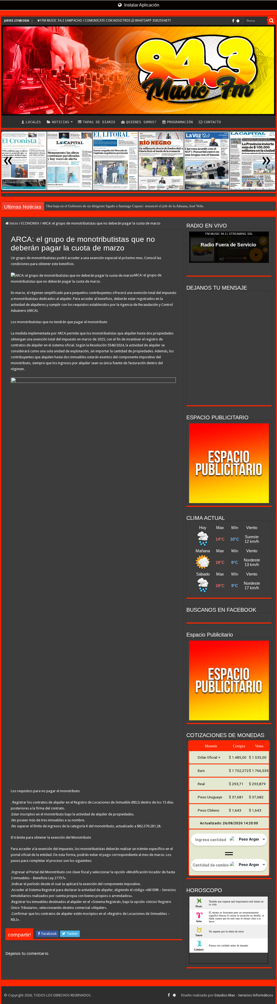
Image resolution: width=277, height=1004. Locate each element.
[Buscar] (272, 20)
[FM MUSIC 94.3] (138, 70)
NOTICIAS (60, 122)
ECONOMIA (30, 223)
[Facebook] (233, 21)
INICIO (11, 121)
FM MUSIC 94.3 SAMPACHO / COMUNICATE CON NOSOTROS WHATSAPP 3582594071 (106, 20)
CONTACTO (212, 122)
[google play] (238, 21)
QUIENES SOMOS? (141, 122)
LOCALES (33, 122)
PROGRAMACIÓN (180, 122)
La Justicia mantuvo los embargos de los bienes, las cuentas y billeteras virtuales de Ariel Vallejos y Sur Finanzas (128, 206)
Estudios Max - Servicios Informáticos (244, 995)
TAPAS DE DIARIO (99, 122)
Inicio (13, 223)
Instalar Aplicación (141, 5)
